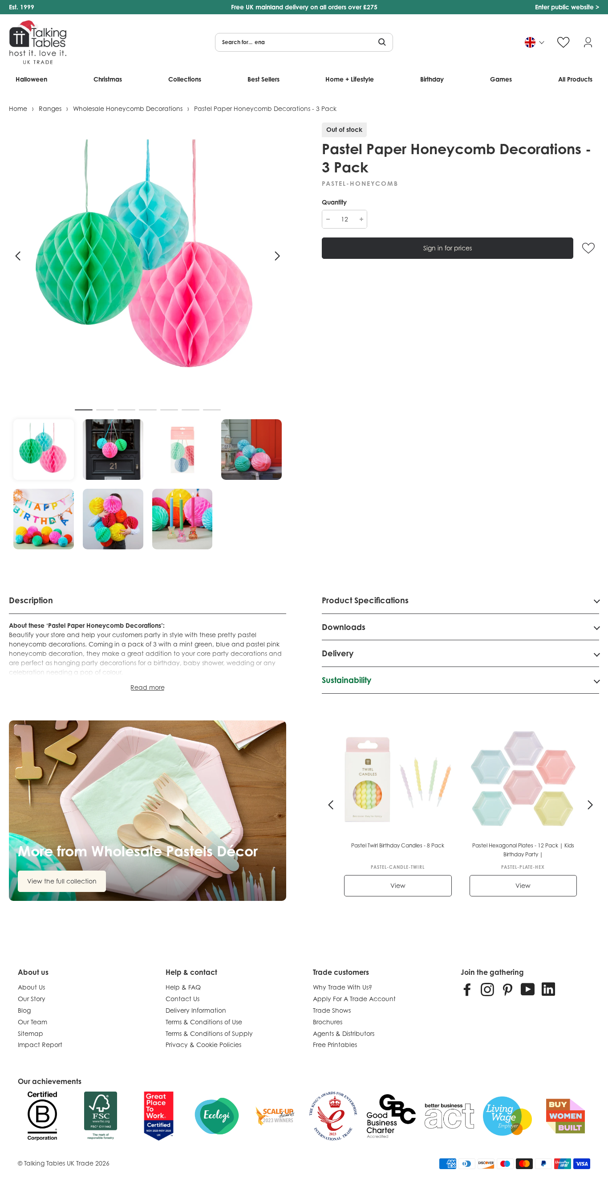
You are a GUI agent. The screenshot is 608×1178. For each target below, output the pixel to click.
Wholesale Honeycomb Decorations (127, 108)
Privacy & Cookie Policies (203, 1044)
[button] (17, 256)
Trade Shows (332, 1010)
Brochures (327, 1022)
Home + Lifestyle (349, 79)
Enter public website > (567, 7)
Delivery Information (196, 1010)
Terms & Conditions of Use (204, 1022)
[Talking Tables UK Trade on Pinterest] (507, 989)
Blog (24, 1010)
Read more (147, 687)
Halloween (31, 79)
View (397, 885)
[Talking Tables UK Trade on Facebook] (467, 989)
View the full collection (62, 881)
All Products (575, 79)
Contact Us (182, 998)
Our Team (32, 1022)
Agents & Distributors (343, 1033)
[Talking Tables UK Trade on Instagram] (487, 989)
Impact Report (40, 1044)
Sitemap (30, 1033)
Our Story (31, 998)
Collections (184, 79)
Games (501, 79)
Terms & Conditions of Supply (209, 1033)
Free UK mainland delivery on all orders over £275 (304, 7)
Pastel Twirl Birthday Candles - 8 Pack (397, 845)
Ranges (50, 108)
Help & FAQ (183, 987)
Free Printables (335, 1044)
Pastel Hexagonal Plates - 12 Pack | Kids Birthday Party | (523, 850)
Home (18, 108)
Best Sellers (263, 79)
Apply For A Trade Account (354, 998)
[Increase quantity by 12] (361, 219)
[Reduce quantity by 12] (327, 219)
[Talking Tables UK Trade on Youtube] (528, 989)
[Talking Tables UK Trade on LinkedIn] (548, 989)
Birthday (432, 79)
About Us (31, 987)
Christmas (107, 79)
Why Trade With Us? (342, 987)
